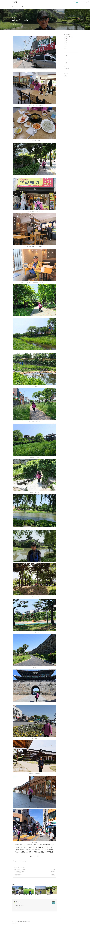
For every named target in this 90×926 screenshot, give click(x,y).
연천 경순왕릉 (17, 874)
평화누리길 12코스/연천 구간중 (20, 869)
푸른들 (14, 2)
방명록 (23, 6)
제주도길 (65, 48)
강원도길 (65, 42)
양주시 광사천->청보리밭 (19, 871)
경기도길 (16, 867)
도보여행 (65, 68)
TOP (77, 922)
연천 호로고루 (17, 875)
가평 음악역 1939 (17, 872)
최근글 (65, 59)
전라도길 (65, 44)
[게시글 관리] (19, 861)
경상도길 (65, 46)
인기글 (68, 59)
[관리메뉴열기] (88, 2)
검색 (74, 2)
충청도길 (65, 40)
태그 (17, 6)
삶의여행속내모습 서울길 (68, 36)
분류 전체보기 (66, 34)
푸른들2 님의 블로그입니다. (18, 905)
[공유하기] (17, 861)
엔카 (68, 68)
